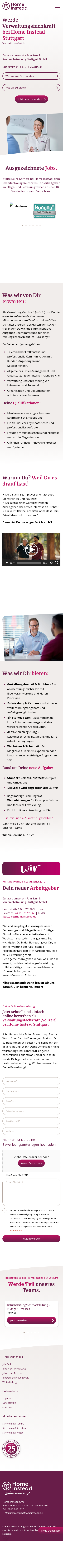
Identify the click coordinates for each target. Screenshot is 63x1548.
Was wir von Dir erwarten (19, 76)
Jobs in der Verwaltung (14, 1368)
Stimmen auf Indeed (13, 1432)
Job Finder (7, 1364)
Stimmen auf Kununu (13, 1423)
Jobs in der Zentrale (12, 1373)
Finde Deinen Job (50, 1530)
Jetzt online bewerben (30, 99)
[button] (57, 6)
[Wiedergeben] (6, 562)
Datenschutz (9, 1402)
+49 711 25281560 (31, 67)
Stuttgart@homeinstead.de (19, 916)
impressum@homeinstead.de (26, 1512)
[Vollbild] (56, 562)
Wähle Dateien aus (31, 1163)
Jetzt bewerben (18, 1320)
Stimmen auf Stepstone (14, 1428)
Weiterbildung (9, 1382)
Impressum (8, 1398)
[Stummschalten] (51, 562)
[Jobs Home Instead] (15, 6)
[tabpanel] (18, 211)
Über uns (7, 1407)
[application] (31, 549)
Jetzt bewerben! (31, 1238)
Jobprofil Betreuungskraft (15, 1377)
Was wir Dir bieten (15, 87)
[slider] (29, 563)
